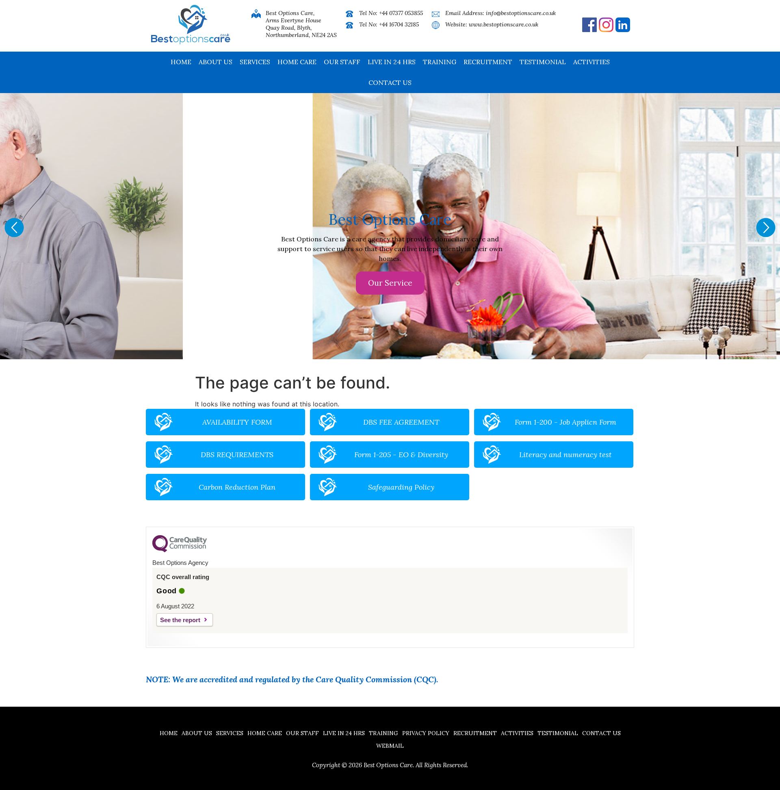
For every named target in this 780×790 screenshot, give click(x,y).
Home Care (296, 62)
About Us (215, 62)
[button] (14, 227)
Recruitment (488, 62)
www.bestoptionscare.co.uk (503, 24)
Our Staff (342, 62)
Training (439, 62)
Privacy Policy (425, 733)
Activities (591, 62)
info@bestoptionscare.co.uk (521, 13)
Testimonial (543, 62)
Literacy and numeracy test (565, 454)
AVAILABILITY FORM (237, 422)
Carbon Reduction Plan (237, 487)
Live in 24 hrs (392, 62)
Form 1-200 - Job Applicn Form (565, 422)
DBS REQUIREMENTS (237, 454)
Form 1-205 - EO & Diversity (401, 454)
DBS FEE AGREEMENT (401, 422)
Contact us (390, 82)
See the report (180, 619)
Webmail (390, 745)
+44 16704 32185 (399, 24)
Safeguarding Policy (401, 487)
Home (181, 62)
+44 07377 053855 (401, 13)
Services (255, 62)
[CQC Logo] (179, 550)
